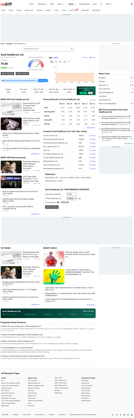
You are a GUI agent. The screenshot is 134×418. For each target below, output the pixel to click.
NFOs (29, 403)
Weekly (12, 383)
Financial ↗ (48, 314)
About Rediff (4, 414)
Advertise (15, 414)
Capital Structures (51, 181)
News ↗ (73, 314)
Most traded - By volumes (8, 398)
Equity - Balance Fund (61, 385)
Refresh (93, 57)
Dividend (71, 177)
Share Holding (85, 177)
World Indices (85, 398)
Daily (8, 383)
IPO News (11, 393)
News (60, 4)
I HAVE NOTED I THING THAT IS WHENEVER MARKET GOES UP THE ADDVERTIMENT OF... (80, 272)
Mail (52, 4)
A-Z (2, 380)
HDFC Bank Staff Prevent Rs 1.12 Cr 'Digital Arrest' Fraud (31, 179)
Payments (41, 4)
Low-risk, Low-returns (34, 388)
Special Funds (32, 395)
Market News (5, 405)
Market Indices (85, 393)
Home (31, 4)
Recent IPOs (4, 393)
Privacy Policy (27, 414)
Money (71, 4)
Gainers (48, 10)
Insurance (40, 10)
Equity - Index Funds (60, 380)
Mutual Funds (29, 10)
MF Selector (31, 405)
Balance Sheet (49, 177)
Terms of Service (39, 414)
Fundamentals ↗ (30, 314)
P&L (57, 177)
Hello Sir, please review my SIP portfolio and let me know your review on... (80, 254)
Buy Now (83, 93)
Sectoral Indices (85, 395)
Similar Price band (6, 395)
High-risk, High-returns (34, 383)
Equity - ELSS (58, 378)
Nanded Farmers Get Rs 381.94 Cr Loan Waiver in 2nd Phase (31, 254)
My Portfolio (85, 10)
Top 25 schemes (32, 380)
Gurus (95, 4)
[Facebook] (120, 415)
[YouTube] (128, 415)
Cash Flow (63, 177)
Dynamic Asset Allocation (35, 400)
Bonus (78, 177)
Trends (64, 10)
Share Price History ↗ (10, 314)
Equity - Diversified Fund (61, 388)
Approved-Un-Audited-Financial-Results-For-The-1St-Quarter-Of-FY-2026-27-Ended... (117, 138)
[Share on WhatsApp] (113, 415)
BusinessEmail (84, 4)
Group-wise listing (6, 388)
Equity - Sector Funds (61, 383)
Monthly (17, 383)
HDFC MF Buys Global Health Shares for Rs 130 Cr (31, 120)
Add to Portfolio (51, 207)
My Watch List (85, 383)
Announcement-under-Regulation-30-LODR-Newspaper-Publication (116, 117)
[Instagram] (124, 415)
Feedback (51, 414)
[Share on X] (117, 415)
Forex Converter (85, 390)
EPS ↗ (61, 314)
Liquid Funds (31, 398)
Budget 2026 (58, 393)
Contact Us (62, 414)
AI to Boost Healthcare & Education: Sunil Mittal (21, 148)
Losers (56, 10)
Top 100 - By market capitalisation (11, 400)
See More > (35, 154)
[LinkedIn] (132, 415)
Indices (11, 10)
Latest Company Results (8, 403)
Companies (9, 43)
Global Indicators (86, 388)
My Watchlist (96, 10)
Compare (92, 136)
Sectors (19, 10)
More (108, 4)
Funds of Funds (32, 393)
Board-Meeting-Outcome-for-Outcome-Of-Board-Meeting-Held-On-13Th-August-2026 (117, 130)
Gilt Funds (31, 390)
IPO (2, 390)
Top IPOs (6, 390)
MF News (57, 390)
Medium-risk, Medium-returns (36, 385)
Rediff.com (77, 414)
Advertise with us (86, 400)
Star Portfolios (74, 10)
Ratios (60, 181)
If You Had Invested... (87, 385)
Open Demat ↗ (89, 314)
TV (101, 4)
